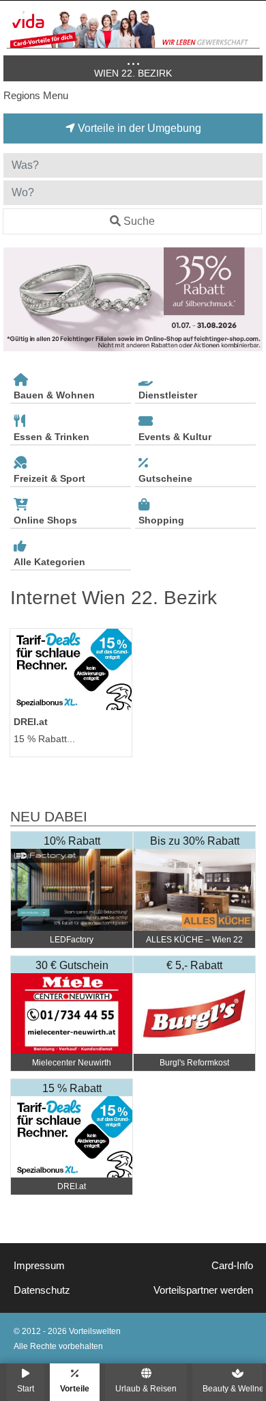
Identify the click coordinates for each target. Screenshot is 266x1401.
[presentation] (16, 299)
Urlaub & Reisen (146, 1388)
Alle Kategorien (49, 561)
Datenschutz (42, 1290)
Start (25, 1388)
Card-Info (232, 1265)
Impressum (39, 1265)
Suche (139, 221)
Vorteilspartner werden (203, 1290)
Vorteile (74, 1388)
